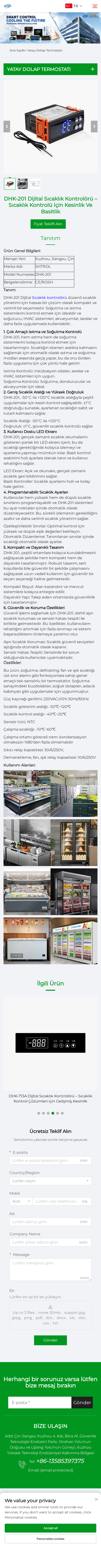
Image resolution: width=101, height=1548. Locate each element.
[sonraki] (94, 126)
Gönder (50, 1340)
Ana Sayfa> (18, 50)
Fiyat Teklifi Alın (48, 224)
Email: (50, 1470)
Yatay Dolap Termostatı (44, 50)
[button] (38, 1113)
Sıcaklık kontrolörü (50, 297)
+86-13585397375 (60, 1460)
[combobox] (50, 1181)
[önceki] (7, 126)
